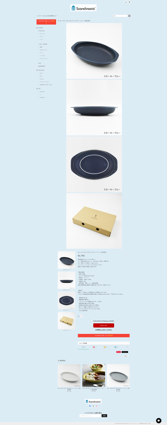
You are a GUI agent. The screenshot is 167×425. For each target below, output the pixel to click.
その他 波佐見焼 (42, 44)
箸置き (41, 47)
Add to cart (103, 325)
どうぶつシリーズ (43, 58)
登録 (104, 415)
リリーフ (42, 52)
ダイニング (42, 33)
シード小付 (42, 55)
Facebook (42, 91)
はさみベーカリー (43, 50)
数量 (79, 316)
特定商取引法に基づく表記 (46, 84)
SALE (39, 63)
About (41, 73)
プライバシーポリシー (45, 81)
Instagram (42, 97)
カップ (41, 39)
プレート (42, 36)
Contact (42, 79)
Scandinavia (41, 30)
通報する (126, 356)
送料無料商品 (41, 66)
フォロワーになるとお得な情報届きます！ (47, 15)
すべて (84, 347)
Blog (41, 76)
